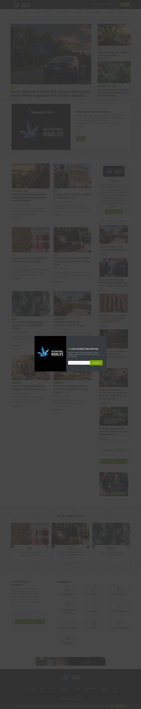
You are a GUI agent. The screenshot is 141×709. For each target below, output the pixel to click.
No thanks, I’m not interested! (70, 374)
